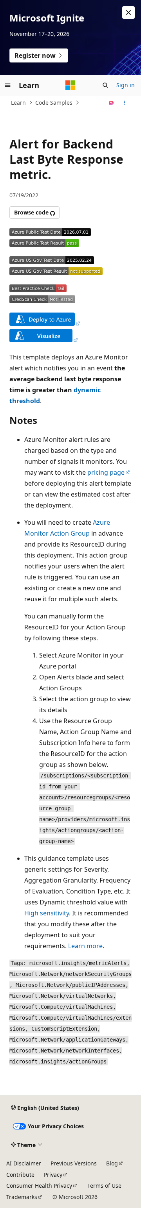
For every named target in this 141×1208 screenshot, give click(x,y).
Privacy (53, 1174)
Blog (112, 1163)
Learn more (85, 946)
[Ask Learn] (111, 102)
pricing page (106, 472)
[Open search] (105, 85)
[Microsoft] (70, 85)
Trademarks (21, 1197)
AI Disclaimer (23, 1163)
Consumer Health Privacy (39, 1185)
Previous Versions (74, 1163)
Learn (18, 102)
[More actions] (125, 102)
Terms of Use (104, 1185)
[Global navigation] (8, 85)
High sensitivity (46, 913)
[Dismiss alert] (128, 12)
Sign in (125, 85)
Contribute (20, 1174)
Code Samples (53, 102)
